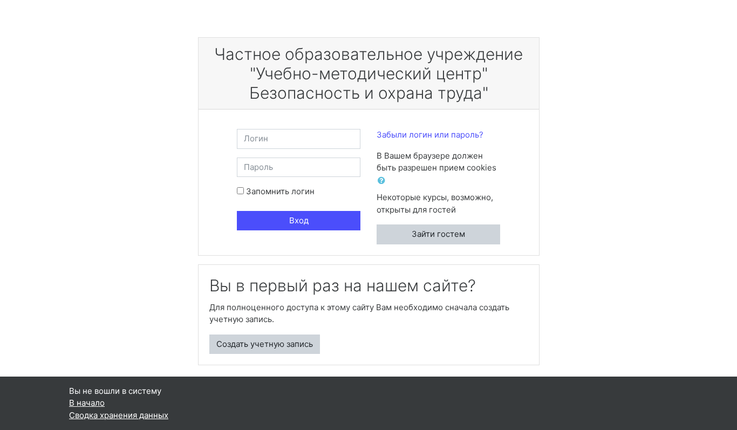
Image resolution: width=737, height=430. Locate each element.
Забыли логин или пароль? (430, 134)
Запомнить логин (280, 191)
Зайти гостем (438, 234)
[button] (384, 181)
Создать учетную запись (264, 344)
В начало (87, 403)
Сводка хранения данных (118, 415)
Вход (299, 220)
